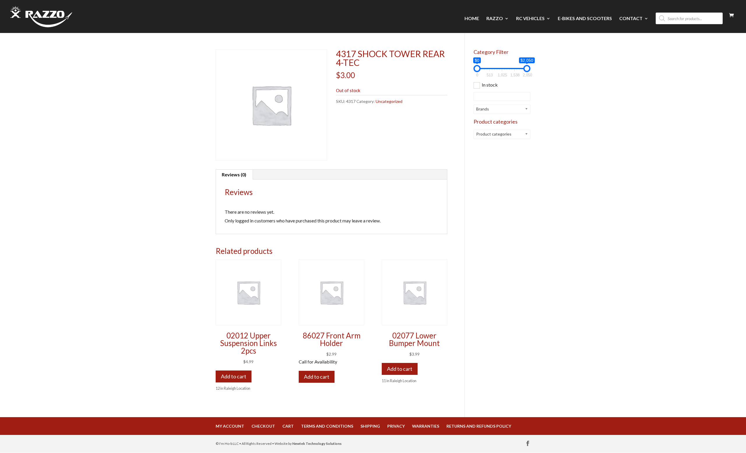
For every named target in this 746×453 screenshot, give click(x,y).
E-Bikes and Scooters (585, 18)
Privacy (396, 426)
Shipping (370, 426)
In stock (490, 84)
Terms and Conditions (327, 426)
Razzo (494, 18)
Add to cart (316, 376)
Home (472, 18)
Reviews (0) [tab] (234, 174)
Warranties (425, 426)
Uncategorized (389, 101)
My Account (230, 426)
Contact (631, 18)
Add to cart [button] (233, 376)
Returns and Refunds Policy (478, 426)
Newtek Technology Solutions (317, 443)
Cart (288, 426)
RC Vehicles (530, 18)
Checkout (263, 426)
